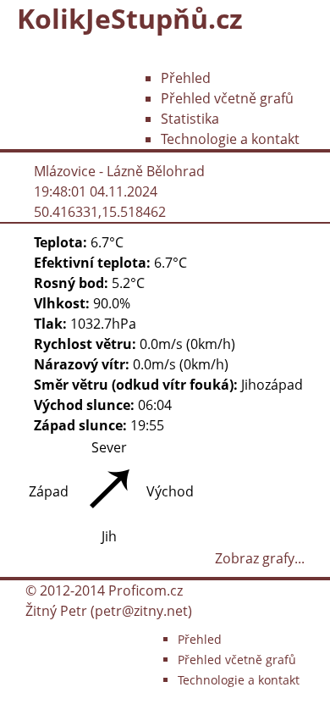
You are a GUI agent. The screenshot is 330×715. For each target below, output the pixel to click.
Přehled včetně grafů (227, 98)
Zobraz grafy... (260, 558)
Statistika (190, 118)
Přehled (186, 78)
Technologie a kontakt (230, 139)
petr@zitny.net (141, 610)
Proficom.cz (145, 590)
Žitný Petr (56, 610)
